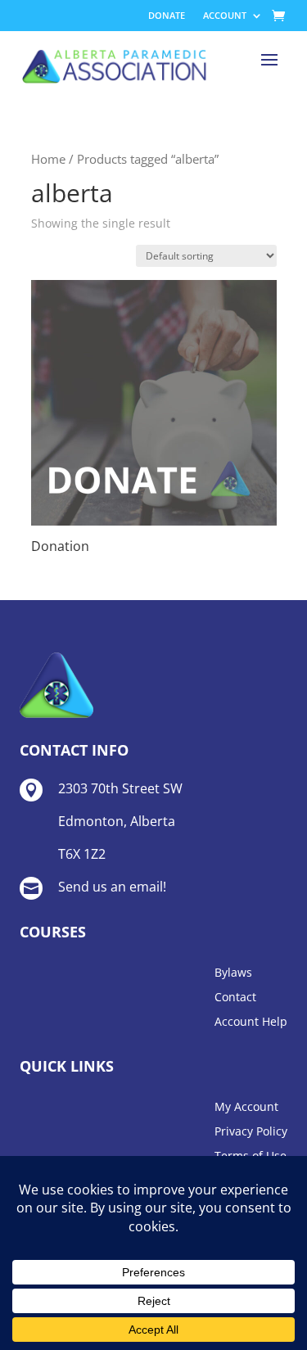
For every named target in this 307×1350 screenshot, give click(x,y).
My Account (246, 1107)
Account (224, 15)
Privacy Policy (250, 1132)
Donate (166, 15)
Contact (235, 998)
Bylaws (233, 973)
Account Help (250, 1022)
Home (48, 159)
